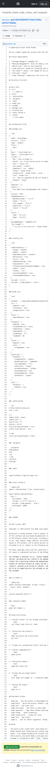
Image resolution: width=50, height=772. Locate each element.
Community (35, 760)
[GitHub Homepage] (18, 765)
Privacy (14, 760)
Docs (42, 760)
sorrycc (5, 19)
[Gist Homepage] (18, 3)
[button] (33, 30)
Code (8, 36)
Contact (5, 762)
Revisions (20, 36)
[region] (25, 393)
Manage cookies (15, 762)
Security (21, 760)
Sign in (34, 4)
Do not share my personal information (35, 762)
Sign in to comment (38, 750)
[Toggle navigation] (3, 3)
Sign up (43, 4)
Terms (8, 760)
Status (28, 760)
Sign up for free (12, 747)
